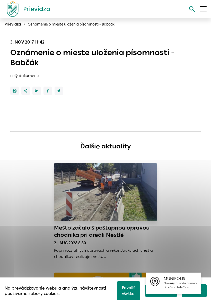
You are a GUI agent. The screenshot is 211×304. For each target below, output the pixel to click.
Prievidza (13, 24)
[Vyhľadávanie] (192, 9)
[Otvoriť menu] (203, 9)
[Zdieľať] (25, 91)
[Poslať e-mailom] (36, 91)
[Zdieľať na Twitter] (59, 91)
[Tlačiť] (14, 91)
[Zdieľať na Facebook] (47, 91)
